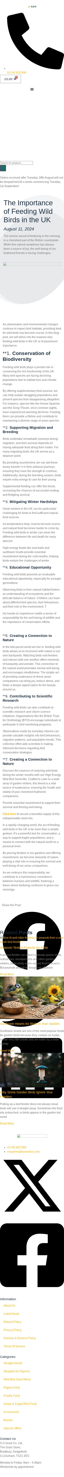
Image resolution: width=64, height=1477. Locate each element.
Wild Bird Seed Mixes (17, 1379)
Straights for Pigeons (17, 1371)
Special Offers (12, 1428)
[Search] (3, 168)
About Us (9, 1305)
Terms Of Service (14, 1346)
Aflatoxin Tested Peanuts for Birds (24, 947)
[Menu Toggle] (32, 89)
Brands (8, 1420)
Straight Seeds (13, 1363)
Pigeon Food (12, 1387)
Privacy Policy (13, 1330)
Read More (7, 974)
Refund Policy (12, 1321)
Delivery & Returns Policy (20, 1338)
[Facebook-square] (32, 1290)
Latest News (11, 1313)
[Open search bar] (2, 158)
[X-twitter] (32, 1216)
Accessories (11, 1411)
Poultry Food (12, 1395)
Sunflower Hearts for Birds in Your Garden (30, 1024)
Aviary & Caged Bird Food (20, 1403)
